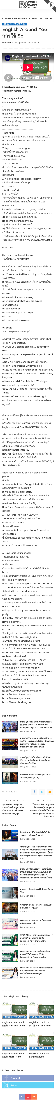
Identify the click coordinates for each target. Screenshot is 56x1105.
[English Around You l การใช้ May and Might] (41, 1010)
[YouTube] (28, 1097)
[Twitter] (42, 792)
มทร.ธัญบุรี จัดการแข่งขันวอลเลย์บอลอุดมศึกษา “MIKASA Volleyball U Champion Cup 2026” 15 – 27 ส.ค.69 (36, 725)
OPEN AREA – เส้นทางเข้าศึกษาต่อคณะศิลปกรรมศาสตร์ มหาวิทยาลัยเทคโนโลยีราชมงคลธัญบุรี (37, 970)
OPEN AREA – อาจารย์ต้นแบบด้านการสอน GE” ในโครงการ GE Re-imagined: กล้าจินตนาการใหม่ (36, 938)
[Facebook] (34, 792)
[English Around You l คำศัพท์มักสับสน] (41, 1041)
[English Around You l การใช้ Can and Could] (14, 1010)
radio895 (6, 43)
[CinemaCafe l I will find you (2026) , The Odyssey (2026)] (10, 778)
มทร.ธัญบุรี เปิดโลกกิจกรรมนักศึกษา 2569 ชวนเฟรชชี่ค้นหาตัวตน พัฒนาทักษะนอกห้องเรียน (35, 760)
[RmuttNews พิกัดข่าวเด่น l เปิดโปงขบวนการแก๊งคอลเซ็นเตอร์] (10, 835)
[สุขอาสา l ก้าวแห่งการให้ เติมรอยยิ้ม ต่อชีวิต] (10, 892)
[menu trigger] (5, 4)
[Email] (50, 792)
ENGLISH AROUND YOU (14, 24)
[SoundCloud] (34, 1097)
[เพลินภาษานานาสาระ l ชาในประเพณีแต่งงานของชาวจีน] (10, 924)
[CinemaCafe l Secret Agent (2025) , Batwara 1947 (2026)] (10, 908)
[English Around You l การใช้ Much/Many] (14, 1041)
